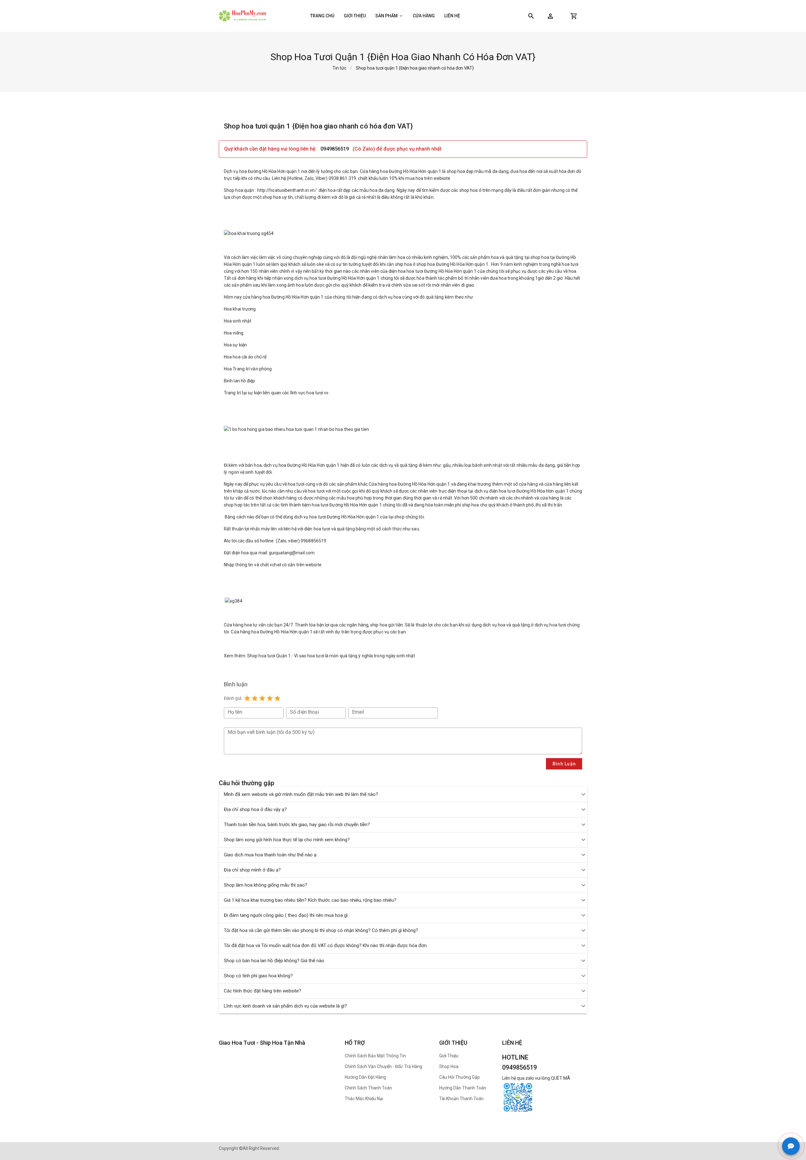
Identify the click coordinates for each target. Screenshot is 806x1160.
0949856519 (335, 149)
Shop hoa (448, 1066)
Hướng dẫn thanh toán (462, 1088)
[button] (550, 16)
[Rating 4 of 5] (270, 698)
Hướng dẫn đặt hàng (365, 1077)
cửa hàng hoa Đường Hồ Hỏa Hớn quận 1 (283, 297)
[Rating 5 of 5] (277, 698)
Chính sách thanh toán (368, 1088)
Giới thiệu (355, 15)
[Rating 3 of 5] (262, 698)
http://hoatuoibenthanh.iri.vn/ (287, 190)
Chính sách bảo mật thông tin (375, 1056)
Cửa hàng (424, 15)
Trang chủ (322, 15)
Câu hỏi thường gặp (459, 1077)
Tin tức (339, 68)
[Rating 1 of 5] (247, 698)
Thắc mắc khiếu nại (364, 1098)
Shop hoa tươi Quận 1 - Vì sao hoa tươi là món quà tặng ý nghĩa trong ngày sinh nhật (331, 655)
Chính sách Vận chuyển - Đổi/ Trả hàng (383, 1066)
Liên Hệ (452, 15)
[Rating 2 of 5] (254, 698)
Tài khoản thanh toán (461, 1098)
